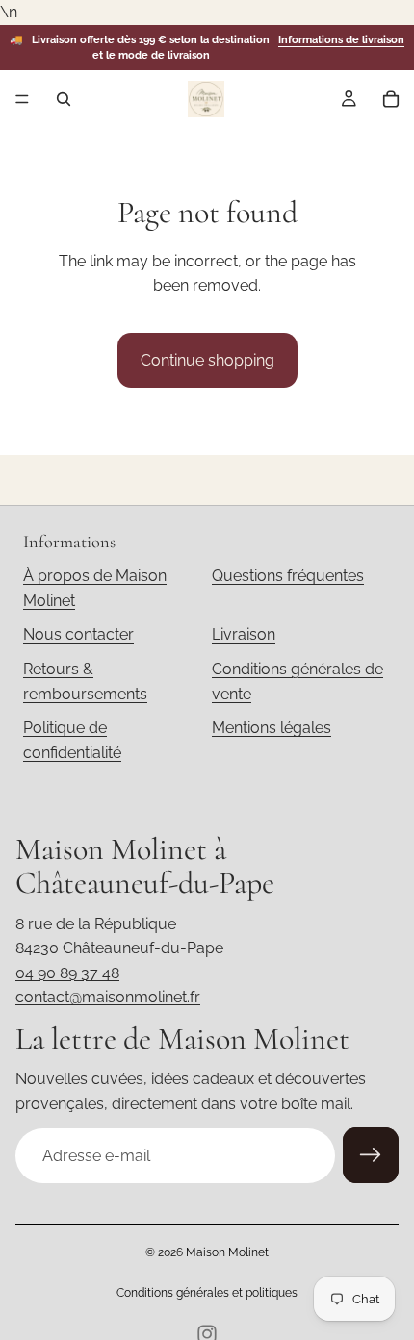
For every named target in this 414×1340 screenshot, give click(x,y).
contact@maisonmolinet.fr (107, 997)
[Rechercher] (63, 99)
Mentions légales (271, 728)
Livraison (243, 634)
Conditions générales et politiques (207, 1293)
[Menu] (22, 100)
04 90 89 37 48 (67, 973)
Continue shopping (207, 360)
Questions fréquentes (288, 576)
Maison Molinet (227, 1252)
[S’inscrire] (371, 1155)
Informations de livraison (341, 40)
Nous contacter (78, 634)
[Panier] (391, 99)
